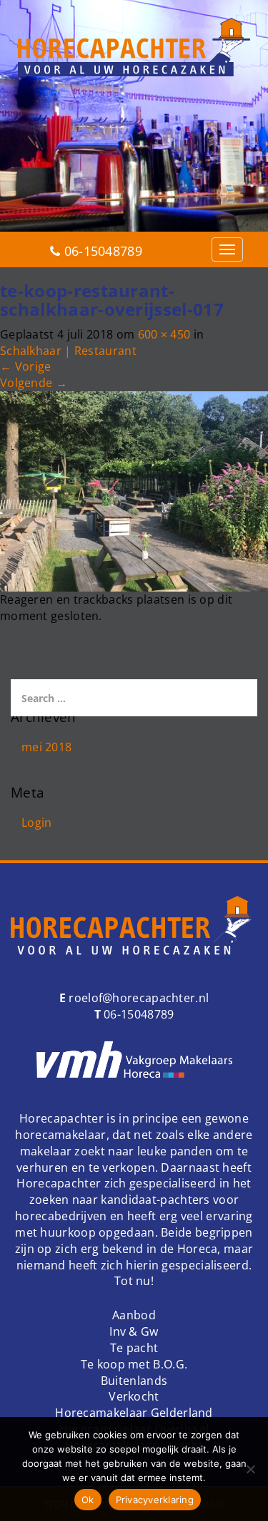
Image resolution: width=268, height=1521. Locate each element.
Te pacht (134, 1348)
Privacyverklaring (155, 1499)
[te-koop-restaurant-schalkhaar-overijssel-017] (134, 490)
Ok (87, 1499)
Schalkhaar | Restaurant (68, 351)
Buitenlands (134, 1380)
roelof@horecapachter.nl (137, 998)
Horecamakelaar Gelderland (134, 1413)
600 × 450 (164, 334)
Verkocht (134, 1396)
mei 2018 (46, 747)
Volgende (33, 383)
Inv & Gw (133, 1331)
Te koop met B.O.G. (134, 1364)
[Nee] (250, 1469)
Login (36, 822)
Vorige (25, 366)
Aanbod (134, 1315)
